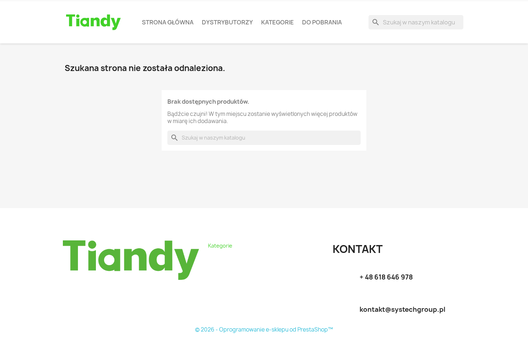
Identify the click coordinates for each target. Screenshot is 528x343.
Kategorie (277, 22)
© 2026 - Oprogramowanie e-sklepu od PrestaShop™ (264, 329)
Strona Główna (168, 22)
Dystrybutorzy (227, 22)
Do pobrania (322, 22)
